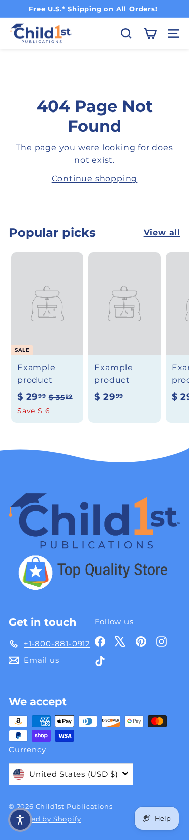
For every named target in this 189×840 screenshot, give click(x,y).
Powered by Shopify (45, 819)
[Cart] (150, 33)
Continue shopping (95, 178)
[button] (20, 820)
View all (162, 232)
